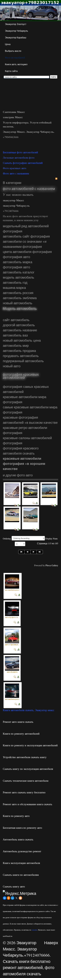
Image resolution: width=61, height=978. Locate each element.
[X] (16, 898)
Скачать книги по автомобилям (21, 874)
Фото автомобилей (15, 57)
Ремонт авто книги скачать (18, 721)
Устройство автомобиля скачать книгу (25, 757)
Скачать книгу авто (14, 886)
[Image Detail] (16, 594)
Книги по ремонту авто (16, 816)
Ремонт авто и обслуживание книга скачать (27, 804)
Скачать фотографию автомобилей (23, 163)
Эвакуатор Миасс (14, 17)
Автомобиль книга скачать (18, 839)
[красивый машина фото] (12, 514)
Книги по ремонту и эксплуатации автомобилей (30, 745)
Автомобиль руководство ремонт (22, 851)
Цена (7, 44)
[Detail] (15, 504)
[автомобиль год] (30, 490)
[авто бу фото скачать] (12, 608)
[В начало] (21, 552)
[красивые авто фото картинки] (49, 490)
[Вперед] (34, 552)
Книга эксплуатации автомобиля (21, 863)
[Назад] (28, 552)
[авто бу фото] (12, 662)
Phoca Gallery (51, 565)
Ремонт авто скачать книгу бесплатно (24, 792)
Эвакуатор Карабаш (15, 37)
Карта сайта (11, 70)
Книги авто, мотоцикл (16, 64)
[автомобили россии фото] (12, 581)
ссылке (34, 930)
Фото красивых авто (14, 168)
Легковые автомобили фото (18, 157)
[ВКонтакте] (4, 898)
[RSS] (56, 178)
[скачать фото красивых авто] (12, 490)
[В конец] (40, 552)
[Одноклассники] (8, 898)
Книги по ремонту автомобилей (21, 733)
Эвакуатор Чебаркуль (16, 30)
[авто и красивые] (12, 635)
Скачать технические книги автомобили (25, 780)
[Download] (18, 504)
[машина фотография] (30, 514)
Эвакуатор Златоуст (15, 24)
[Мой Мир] (12, 898)
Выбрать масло (13, 50)
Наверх (51, 942)
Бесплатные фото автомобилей (20, 152)
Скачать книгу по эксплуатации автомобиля (28, 769)
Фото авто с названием (16, 173)
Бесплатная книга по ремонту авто (22, 827)
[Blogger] (20, 898)
